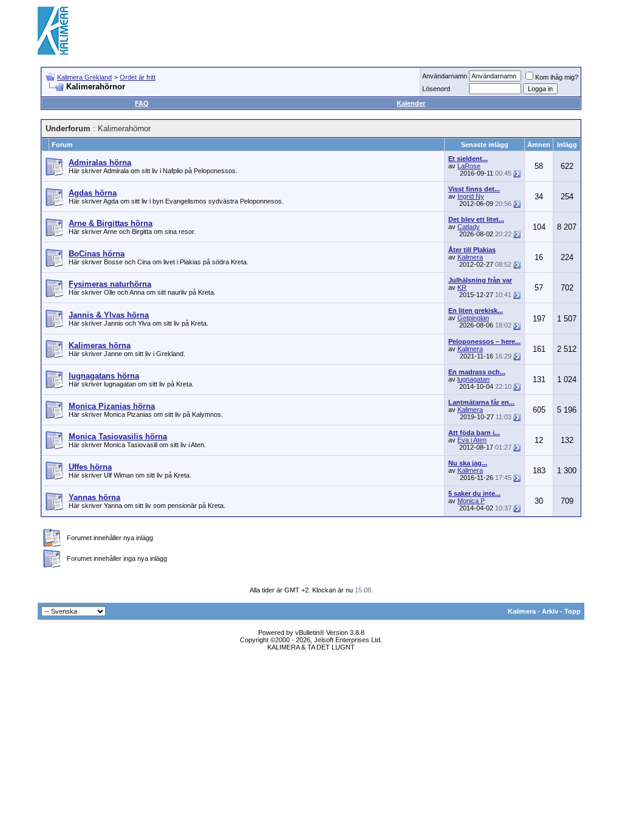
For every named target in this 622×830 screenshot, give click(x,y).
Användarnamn (444, 76)
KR (461, 287)
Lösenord (436, 88)
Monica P (471, 500)
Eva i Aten (472, 440)
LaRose (468, 166)
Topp (572, 611)
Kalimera (470, 257)
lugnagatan (473, 379)
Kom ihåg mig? (556, 77)
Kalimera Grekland (84, 77)
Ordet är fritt (138, 77)
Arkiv (550, 611)
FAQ (142, 103)
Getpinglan (473, 317)
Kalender (411, 103)
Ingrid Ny (470, 196)
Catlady (468, 226)
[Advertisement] (363, 30)
